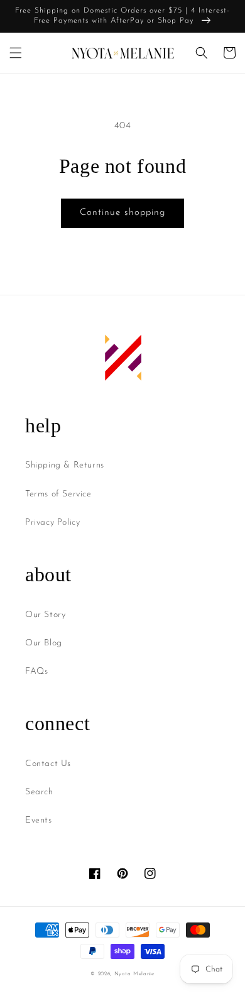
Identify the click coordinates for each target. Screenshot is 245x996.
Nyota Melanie (134, 974)
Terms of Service (58, 494)
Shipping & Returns (64, 465)
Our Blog (43, 643)
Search (39, 792)
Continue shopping (122, 212)
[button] (16, 53)
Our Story (45, 615)
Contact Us (48, 764)
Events (38, 820)
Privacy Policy (52, 522)
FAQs (36, 671)
